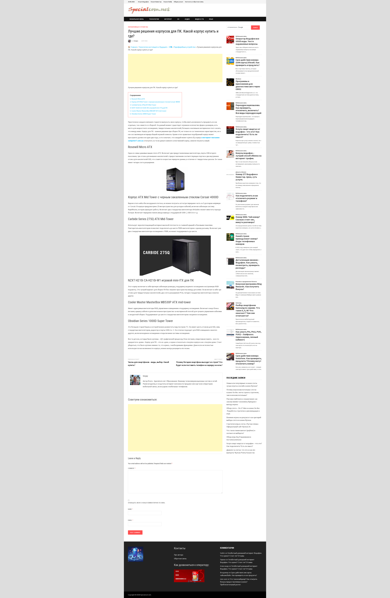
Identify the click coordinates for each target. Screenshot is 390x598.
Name (130, 509)
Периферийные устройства (138, 27)
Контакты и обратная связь (194, 2)
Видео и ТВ (199, 19)
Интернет (168, 19)
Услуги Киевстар (156, 2)
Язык (211, 19)
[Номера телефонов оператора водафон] (189, 575)
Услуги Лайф (168, 2)
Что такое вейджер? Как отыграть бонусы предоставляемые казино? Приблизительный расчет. (238, 582)
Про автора (178, 555)
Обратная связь (180, 558)
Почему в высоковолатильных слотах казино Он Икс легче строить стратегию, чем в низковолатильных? (242, 392)
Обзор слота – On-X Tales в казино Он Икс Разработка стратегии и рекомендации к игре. (243, 411)
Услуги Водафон (143, 2)
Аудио (187, 19)
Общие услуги (178, 2)
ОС (178, 19)
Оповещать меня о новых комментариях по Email (146, 503)
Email (130, 520)
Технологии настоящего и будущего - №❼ (155, 47)
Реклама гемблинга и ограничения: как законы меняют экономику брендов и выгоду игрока (241, 402)
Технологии (154, 19)
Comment (132, 468)
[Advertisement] (175, 68)
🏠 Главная (132, 47)
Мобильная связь (137, 19)
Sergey (136, 41)
